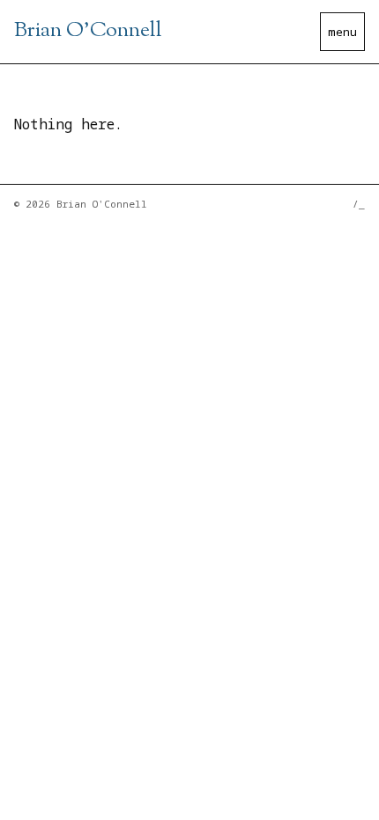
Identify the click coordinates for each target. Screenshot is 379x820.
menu (342, 32)
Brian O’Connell (88, 31)
